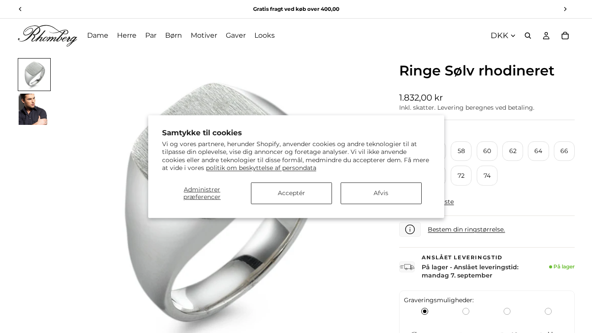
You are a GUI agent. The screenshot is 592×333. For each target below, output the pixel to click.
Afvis (381, 193)
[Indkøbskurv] (565, 35)
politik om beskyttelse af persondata (261, 167)
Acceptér (291, 193)
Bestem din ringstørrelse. (466, 229)
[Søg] (527, 35)
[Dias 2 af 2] (34, 109)
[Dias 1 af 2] (34, 74)
